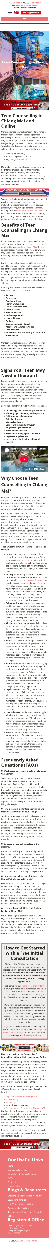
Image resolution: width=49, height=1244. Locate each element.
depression (24, 560)
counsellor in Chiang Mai (25, 247)
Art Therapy (11, 1102)
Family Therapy (13, 1099)
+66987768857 (36, 3)
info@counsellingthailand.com (27, 5)
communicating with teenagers (29, 210)
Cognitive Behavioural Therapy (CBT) (22, 1096)
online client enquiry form (33, 986)
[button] (24, 19)
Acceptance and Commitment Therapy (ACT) (26, 1108)
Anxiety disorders (35, 580)
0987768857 (18, 3)
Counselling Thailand (29, 1240)
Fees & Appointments (31, 13)
